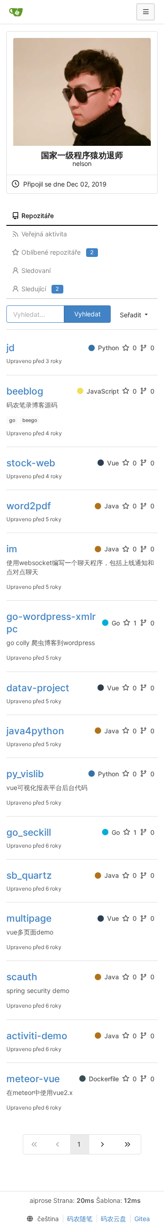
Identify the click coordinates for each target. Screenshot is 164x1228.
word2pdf (28, 506)
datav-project (37, 688)
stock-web (30, 463)
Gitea (142, 1219)
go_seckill (28, 832)
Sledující (40, 289)
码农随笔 (79, 1219)
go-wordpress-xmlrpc (51, 623)
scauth (21, 976)
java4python (35, 731)
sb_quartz (29, 875)
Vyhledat (87, 314)
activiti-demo (36, 1035)
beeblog (24, 391)
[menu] (41, 1219)
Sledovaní (36, 270)
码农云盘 (113, 1219)
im (11, 549)
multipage (28, 918)
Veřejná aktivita (44, 234)
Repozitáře (37, 215)
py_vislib (25, 774)
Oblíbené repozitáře (57, 252)
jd (10, 347)
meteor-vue (33, 1078)
